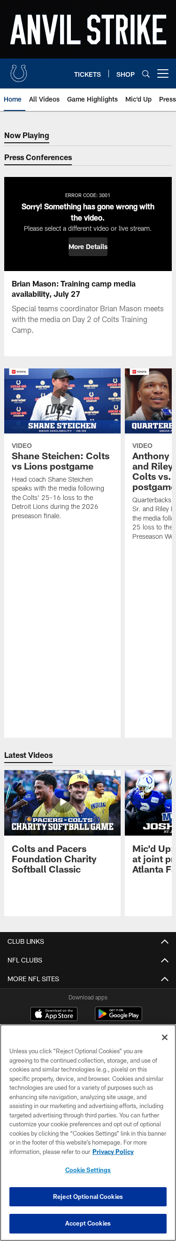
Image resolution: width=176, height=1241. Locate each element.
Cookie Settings (88, 1170)
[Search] (146, 73)
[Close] (164, 1037)
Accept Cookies (88, 1223)
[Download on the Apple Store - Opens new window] (53, 1015)
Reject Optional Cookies (88, 1196)
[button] (88, 246)
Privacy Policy (113, 1151)
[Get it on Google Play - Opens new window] (118, 1018)
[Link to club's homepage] (19, 69)
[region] (88, 1132)
